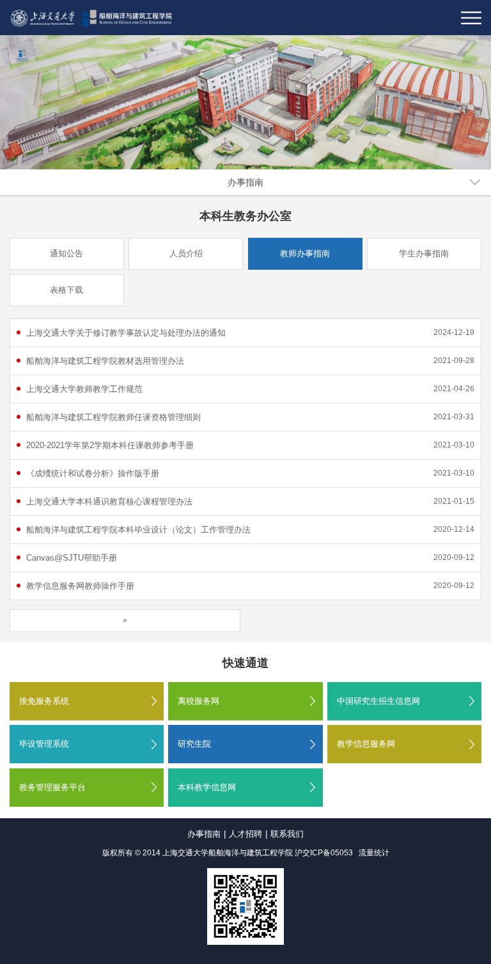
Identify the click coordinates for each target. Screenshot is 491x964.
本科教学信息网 (207, 787)
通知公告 (66, 253)
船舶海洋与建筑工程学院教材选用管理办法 (105, 361)
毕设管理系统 (44, 744)
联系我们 (287, 834)
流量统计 (374, 852)
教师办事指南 (305, 253)
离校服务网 (198, 701)
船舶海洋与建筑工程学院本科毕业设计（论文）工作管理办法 (138, 529)
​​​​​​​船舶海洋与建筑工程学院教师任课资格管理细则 (113, 417)
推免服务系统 (44, 701)
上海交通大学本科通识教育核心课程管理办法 (109, 501)
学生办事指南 (424, 253)
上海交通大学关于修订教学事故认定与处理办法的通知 (126, 333)
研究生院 (194, 744)
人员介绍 (186, 253)
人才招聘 (245, 834)
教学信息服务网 (366, 744)
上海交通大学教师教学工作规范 (84, 389)
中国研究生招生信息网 (378, 701)
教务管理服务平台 (52, 787)
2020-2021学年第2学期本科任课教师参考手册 (110, 445)
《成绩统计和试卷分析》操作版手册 (92, 473)
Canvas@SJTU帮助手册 (71, 558)
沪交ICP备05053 (324, 852)
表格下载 (66, 290)
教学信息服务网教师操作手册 (80, 586)
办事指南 (245, 182)
